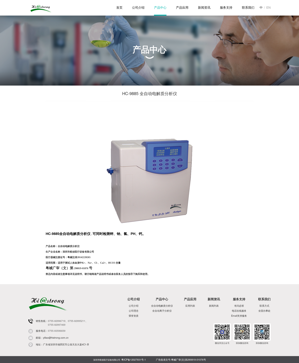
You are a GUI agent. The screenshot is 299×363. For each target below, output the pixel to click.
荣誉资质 (133, 315)
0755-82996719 (56, 321)
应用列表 (190, 305)
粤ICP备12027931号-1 (133, 359)
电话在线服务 (239, 310)
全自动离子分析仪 (162, 310)
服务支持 (226, 7)
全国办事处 (264, 310)
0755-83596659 (56, 330)
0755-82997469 (56, 324)
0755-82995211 (76, 321)
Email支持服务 (239, 315)
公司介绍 (138, 7)
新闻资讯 (204, 7)
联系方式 (264, 305)
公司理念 (133, 310)
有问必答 (239, 305)
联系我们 (248, 7)
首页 (119, 7)
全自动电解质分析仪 (162, 305)
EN (268, 7)
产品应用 (182, 7)
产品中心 (160, 7)
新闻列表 (214, 305)
